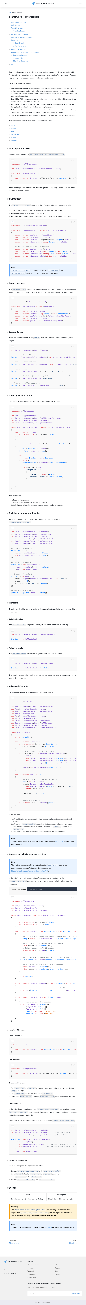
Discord (57, 1268)
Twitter (57, 1274)
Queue (13, 137)
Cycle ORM (31, 1277)
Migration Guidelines (21, 61)
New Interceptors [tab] (35, 889)
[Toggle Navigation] (80, 3)
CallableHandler (19, 43)
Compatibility (18, 58)
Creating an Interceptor (19, 34)
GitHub (57, 1265)
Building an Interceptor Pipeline (22, 37)
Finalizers (73, 1243)
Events (13, 64)
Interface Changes (20, 55)
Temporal (14, 140)
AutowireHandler (19, 46)
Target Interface (17, 28)
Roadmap (30, 1268)
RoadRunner (32, 1274)
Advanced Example (18, 49)
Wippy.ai (30, 1271)
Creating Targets (19, 31)
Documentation (33, 1265)
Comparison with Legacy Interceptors (24, 52)
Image (71, 160)
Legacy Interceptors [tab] (18, 889)
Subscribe (76, 1293)
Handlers (14, 40)
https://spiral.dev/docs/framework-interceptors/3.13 (29, 871)
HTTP (13, 126)
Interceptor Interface (18, 22)
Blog (56, 1271)
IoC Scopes (59, 841)
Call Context (15, 25)
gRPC (13, 131)
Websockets (15, 134)
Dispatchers (14, 1243)
